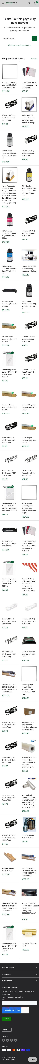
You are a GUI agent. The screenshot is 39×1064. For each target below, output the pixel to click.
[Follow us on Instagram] (11, 1040)
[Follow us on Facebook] (3, 1040)
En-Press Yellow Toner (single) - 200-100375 (9, 407)
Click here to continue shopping (19, 45)
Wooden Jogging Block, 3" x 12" (8, 869)
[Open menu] (3, 3)
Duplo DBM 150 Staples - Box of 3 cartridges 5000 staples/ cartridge (28, 119)
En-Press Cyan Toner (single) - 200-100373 (29, 440)
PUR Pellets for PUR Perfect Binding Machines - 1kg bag (29, 268)
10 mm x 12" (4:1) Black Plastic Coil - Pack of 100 (8, 117)
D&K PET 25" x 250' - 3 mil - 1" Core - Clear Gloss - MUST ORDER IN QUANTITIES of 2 (29, 762)
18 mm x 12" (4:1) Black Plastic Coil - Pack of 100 (8, 724)
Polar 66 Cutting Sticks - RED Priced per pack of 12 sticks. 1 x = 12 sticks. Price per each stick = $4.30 (28, 585)
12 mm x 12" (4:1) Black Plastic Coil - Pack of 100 (28, 233)
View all (34, 59)
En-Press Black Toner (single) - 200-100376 (9, 339)
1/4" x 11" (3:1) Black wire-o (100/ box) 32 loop (9, 654)
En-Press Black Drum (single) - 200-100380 (9, 303)
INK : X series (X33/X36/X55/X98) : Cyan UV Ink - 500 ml (9, 269)
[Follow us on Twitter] (7, 1040)
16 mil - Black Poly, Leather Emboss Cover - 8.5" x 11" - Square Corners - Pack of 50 (29, 546)
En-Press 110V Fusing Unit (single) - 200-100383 (9, 543)
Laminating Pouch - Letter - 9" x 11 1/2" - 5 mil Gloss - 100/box (9, 373)
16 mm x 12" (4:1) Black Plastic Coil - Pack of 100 (28, 339)
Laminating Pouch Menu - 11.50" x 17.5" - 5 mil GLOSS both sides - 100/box (9, 507)
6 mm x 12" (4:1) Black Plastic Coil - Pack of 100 (8, 440)
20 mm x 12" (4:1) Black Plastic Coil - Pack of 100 (8, 837)
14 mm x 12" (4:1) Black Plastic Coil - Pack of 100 (28, 372)
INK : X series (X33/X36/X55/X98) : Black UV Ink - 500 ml (29, 305)
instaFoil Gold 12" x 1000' (29, 944)
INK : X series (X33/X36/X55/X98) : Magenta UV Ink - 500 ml (9, 234)
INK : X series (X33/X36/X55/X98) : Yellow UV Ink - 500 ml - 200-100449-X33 (29, 191)
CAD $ (5, 1030)
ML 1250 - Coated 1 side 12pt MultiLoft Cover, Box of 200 (9, 85)
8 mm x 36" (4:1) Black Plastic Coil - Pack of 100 (8, 797)
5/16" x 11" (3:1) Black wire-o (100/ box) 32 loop (9, 472)
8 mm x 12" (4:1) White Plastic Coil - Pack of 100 (9, 621)
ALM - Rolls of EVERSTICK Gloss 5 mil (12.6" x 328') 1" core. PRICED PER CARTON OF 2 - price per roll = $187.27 (29, 801)
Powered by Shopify (8, 1060)
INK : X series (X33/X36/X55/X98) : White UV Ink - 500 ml (9, 154)
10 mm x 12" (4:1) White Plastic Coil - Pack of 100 (28, 621)
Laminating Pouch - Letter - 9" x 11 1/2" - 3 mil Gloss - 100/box (9, 582)
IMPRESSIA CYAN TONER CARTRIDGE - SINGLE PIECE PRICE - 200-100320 (29, 871)
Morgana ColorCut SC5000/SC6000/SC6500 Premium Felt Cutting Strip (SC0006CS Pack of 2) (29, 909)
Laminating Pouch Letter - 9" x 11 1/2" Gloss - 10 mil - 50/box (9, 947)
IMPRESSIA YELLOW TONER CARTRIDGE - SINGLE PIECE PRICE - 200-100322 (9, 907)
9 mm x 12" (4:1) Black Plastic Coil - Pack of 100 (8, 759)
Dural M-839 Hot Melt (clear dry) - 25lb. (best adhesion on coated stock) (29, 725)
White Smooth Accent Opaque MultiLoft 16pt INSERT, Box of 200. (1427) (29, 508)
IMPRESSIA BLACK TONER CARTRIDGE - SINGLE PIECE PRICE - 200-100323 (9, 688)
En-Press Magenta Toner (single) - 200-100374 (29, 407)
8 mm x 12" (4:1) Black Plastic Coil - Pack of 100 (28, 153)
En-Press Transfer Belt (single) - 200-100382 (28, 654)
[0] (35, 3)
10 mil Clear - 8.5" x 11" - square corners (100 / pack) (29, 85)
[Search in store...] (34, 38)
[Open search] (29, 3)
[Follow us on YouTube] (15, 1040)
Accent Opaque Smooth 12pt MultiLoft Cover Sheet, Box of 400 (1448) (28, 689)
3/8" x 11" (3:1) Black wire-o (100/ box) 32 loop (28, 472)
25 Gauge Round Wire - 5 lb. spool (28, 836)
